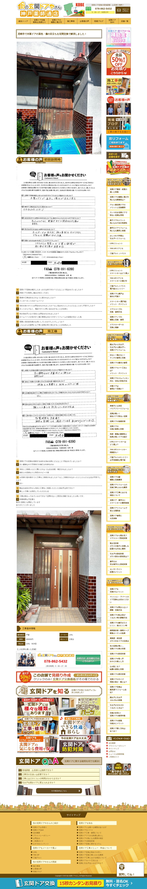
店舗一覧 (124, 21)
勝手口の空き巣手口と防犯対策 (118, 562)
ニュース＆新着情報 (116, 754)
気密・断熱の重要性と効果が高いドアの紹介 (118, 435)
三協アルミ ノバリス (118, 253)
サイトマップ (114, 749)
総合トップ (23, 21)
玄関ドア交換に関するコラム (90, 844)
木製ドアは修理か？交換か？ (117, 387)
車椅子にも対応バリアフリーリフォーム (119, 407)
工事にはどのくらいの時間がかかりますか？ (41, 778)
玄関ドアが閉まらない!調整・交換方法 (119, 608)
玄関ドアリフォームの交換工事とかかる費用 (118, 486)
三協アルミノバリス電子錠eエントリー (117, 287)
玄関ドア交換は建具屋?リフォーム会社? (118, 689)
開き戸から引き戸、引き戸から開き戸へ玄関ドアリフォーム (117, 347)
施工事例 (71, 21)
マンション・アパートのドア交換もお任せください (119, 599)
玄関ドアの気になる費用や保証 (91, 838)
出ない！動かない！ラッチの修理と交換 (117, 356)
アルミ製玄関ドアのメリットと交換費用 (117, 206)
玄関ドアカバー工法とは (88, 860)
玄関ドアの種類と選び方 (56, 21)
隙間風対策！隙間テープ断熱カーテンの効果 (119, 631)
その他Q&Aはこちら (59, 791)
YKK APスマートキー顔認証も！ (118, 451)
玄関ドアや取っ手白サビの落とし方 (117, 660)
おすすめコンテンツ (41, 844)
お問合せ (112, 751)
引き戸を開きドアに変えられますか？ (38, 783)
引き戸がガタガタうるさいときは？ (117, 706)
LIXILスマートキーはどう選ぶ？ (118, 443)
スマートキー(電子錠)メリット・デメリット (118, 302)
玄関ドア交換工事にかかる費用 (91, 855)
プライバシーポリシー (117, 746)
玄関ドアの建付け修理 (118, 363)
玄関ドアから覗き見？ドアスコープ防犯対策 (118, 536)
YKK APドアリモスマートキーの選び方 (118, 279)
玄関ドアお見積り (40, 827)
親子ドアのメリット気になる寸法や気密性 (118, 221)
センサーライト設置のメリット (116, 570)
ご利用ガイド (114, 757)
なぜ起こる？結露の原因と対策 (117, 667)
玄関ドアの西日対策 (117, 674)
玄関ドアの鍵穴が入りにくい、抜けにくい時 (118, 624)
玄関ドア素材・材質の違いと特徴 (118, 190)
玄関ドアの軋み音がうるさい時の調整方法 (118, 616)
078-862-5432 (55, 661)
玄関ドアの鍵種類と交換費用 (116, 478)
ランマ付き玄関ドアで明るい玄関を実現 (118, 213)
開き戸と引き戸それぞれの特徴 (116, 698)
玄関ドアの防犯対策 (87, 841)
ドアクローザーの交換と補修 (117, 326)
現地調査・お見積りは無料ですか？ (37, 770)
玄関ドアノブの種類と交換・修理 (117, 318)
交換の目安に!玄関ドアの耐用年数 (117, 714)
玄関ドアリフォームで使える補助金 (118, 509)
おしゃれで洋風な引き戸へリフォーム (117, 237)
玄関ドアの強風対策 (117, 421)
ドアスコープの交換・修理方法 (116, 310)
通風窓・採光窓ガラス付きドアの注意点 (119, 639)
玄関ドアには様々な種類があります (93, 827)
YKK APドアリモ (116, 248)
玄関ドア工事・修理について (90, 833)
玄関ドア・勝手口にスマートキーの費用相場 (119, 501)
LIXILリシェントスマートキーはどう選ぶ (119, 271)
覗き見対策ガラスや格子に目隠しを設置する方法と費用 (119, 546)
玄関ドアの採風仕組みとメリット (117, 722)
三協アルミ (37, 858)
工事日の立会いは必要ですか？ (35, 774)
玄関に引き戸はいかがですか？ (91, 863)
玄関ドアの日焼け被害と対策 (117, 427)
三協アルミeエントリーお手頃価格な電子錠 (119, 458)
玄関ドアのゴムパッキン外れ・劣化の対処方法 (119, 379)
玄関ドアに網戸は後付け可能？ (117, 295)
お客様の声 (84, 21)
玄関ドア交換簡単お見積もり (39, 21)
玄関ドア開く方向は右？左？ (117, 729)
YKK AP (36, 855)
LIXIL (35, 852)
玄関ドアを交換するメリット (117, 590)
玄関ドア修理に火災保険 (116, 517)
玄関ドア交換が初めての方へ (90, 852)
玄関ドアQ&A (112, 21)
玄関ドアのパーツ (86, 830)
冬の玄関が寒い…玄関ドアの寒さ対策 (117, 647)
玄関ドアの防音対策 (117, 654)
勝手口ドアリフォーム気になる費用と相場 (118, 229)
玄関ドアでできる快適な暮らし (91, 835)
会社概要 (112, 743)
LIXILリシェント (116, 243)
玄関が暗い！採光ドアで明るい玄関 (118, 414)
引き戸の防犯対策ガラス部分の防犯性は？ (119, 555)
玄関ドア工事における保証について (118, 493)
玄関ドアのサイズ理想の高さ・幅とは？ (118, 680)
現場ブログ (98, 21)
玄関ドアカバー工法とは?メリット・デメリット (118, 370)
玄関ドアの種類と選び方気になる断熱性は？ (119, 198)
